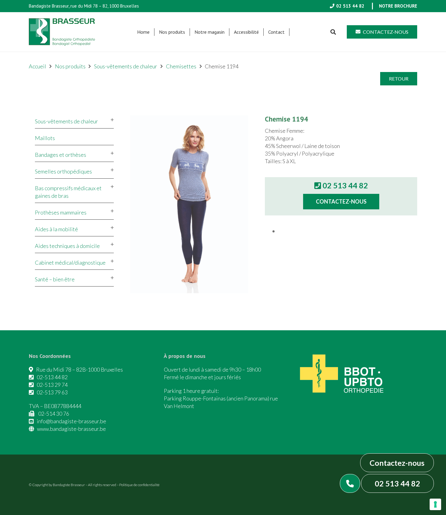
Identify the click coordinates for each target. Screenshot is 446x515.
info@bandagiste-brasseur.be (71, 421)
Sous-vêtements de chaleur (125, 66)
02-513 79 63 (52, 392)
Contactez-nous (397, 462)
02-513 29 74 (52, 384)
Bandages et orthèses (60, 154)
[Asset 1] (62, 32)
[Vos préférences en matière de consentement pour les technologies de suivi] (435, 504)
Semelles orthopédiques (63, 171)
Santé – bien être (55, 279)
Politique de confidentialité (139, 484)
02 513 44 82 (397, 483)
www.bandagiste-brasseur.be (71, 428)
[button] (188, 32)
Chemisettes (181, 66)
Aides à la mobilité (56, 229)
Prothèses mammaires (60, 212)
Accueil (37, 66)
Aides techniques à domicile (67, 245)
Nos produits (70, 66)
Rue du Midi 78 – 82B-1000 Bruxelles (79, 369)
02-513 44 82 (52, 377)
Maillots (45, 138)
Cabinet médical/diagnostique (70, 262)
